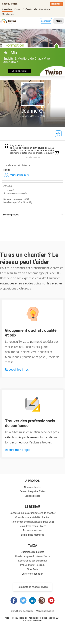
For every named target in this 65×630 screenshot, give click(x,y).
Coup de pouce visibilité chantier (32, 517)
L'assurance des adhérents (32, 560)
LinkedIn (32, 600)
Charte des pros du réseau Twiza (32, 556)
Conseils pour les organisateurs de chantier (33, 513)
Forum (17, 9)
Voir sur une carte (20, 175)
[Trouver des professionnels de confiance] (32, 404)
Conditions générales (22, 611)
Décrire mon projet (17, 450)
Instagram (41, 600)
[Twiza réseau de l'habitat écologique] (4, 22)
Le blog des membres (32, 534)
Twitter (23, 600)
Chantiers (7, 9)
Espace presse (32, 495)
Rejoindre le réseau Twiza (32, 526)
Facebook (13, 600)
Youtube (51, 600)
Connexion (46, 21)
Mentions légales (45, 611)
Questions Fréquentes (32, 552)
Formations (44, 9)
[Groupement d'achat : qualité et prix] (32, 314)
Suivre (58, 133)
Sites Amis (32, 569)
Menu (59, 21)
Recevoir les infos (17, 369)
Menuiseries (7, 14)
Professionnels (30, 9)
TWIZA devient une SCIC (32, 565)
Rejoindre (56, 4)
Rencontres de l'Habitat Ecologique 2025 (32, 521)
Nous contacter (32, 487)
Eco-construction (32, 530)
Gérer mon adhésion (32, 573)
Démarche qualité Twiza (33, 491)
